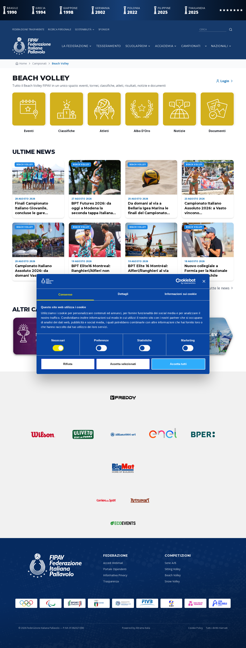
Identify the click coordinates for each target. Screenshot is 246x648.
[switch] (101, 348)
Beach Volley (173, 575)
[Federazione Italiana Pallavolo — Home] (31, 46)
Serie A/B (170, 563)
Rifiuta (67, 364)
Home (23, 63)
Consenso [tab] (65, 294)
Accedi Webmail (113, 563)
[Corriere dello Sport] (106, 500)
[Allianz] (123, 434)
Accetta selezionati (123, 364)
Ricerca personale (59, 29)
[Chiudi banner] (204, 281)
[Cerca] (231, 29)
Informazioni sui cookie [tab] (180, 294)
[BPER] (203, 434)
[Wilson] (43, 434)
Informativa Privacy (115, 575)
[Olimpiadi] (26, 603)
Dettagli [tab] (123, 294)
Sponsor (103, 29)
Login (224, 81)
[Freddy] (123, 397)
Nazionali (219, 46)
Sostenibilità (83, 29)
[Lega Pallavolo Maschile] (220, 603)
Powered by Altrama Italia (136, 628)
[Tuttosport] (140, 500)
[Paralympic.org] (51, 603)
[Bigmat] (123, 468)
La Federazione (75, 46)
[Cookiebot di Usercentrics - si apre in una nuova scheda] (178, 281)
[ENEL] (163, 434)
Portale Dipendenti (114, 569)
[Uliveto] (83, 434)
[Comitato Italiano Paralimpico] (123, 603)
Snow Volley (172, 581)
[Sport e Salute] (75, 603)
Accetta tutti (178, 364)
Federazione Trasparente (28, 29)
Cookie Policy (195, 628)
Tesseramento (108, 46)
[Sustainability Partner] (123, 523)
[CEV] (171, 603)
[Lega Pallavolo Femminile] (195, 603)
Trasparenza (111, 581)
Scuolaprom (136, 46)
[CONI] (99, 603)
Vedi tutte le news (214, 288)
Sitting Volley (172, 569)
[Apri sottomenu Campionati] (206, 46)
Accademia (164, 46)
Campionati (191, 46)
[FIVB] (147, 603)
